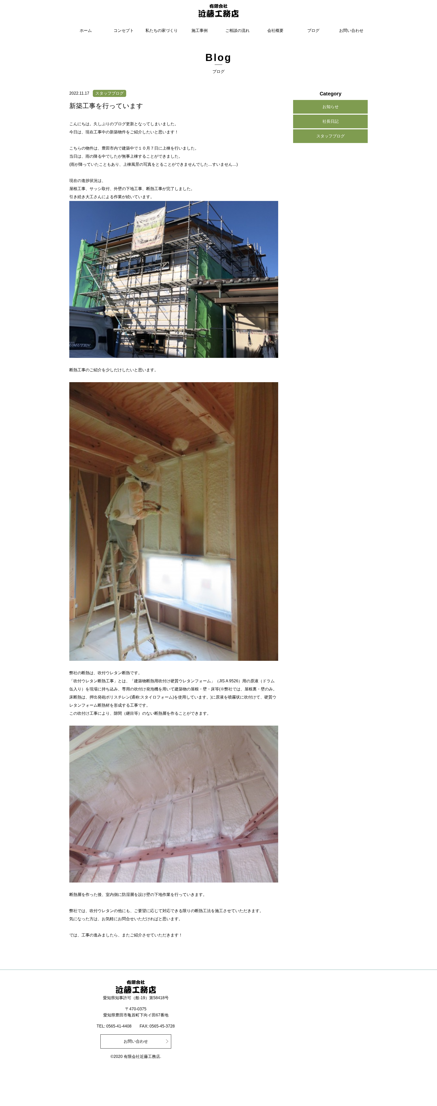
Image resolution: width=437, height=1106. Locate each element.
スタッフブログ (330, 136)
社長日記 (330, 121)
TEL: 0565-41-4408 (114, 1026)
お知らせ (330, 107)
